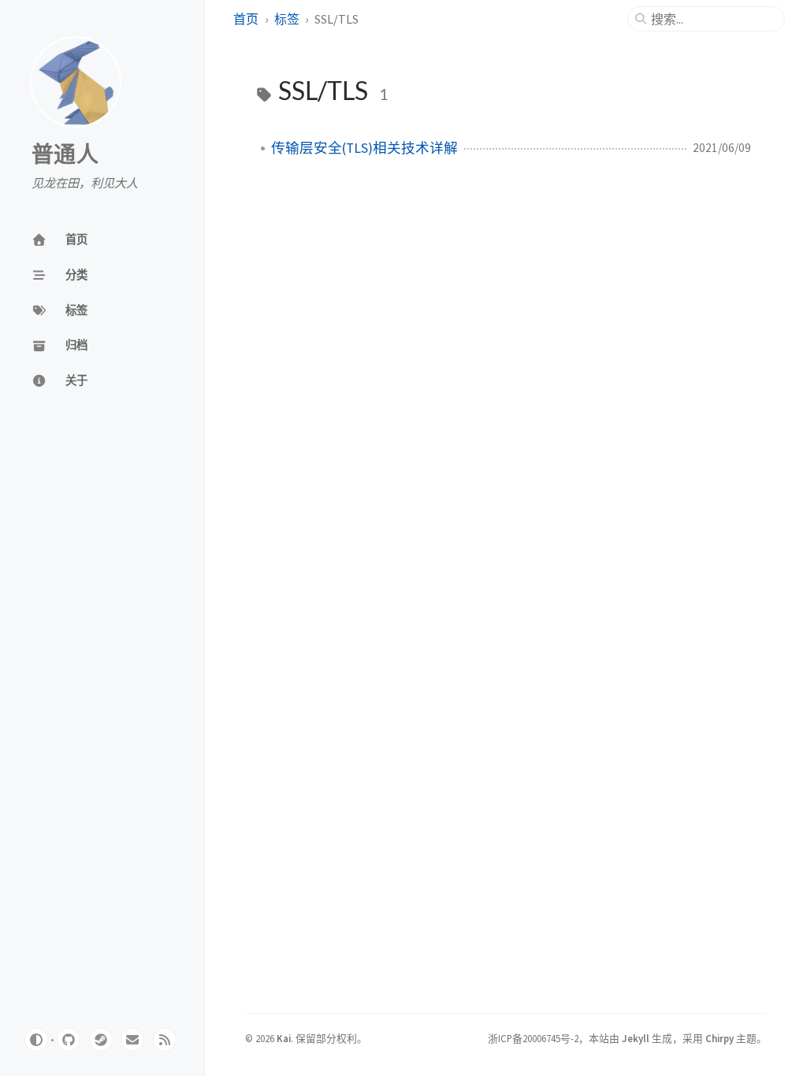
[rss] (165, 1040)
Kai (284, 1038)
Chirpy (719, 1038)
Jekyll (635, 1038)
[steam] (101, 1040)
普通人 (65, 155)
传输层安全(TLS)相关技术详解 (364, 148)
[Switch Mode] (36, 1040)
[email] (132, 1040)
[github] (69, 1040)
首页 (245, 19)
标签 (286, 19)
